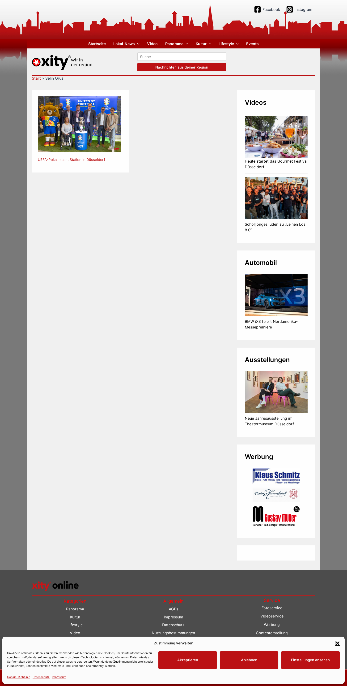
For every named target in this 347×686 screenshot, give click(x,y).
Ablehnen (249, 660)
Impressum (59, 677)
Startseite (97, 43)
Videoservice (272, 616)
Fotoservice (272, 607)
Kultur (201, 43)
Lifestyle (226, 43)
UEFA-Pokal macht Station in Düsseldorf (71, 159)
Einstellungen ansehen (310, 660)
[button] (337, 643)
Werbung (272, 624)
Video (152, 43)
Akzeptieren (187, 660)
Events (252, 43)
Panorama (174, 43)
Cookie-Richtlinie (18, 677)
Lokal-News (124, 43)
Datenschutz (41, 677)
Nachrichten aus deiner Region (181, 67)
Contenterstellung (272, 632)
